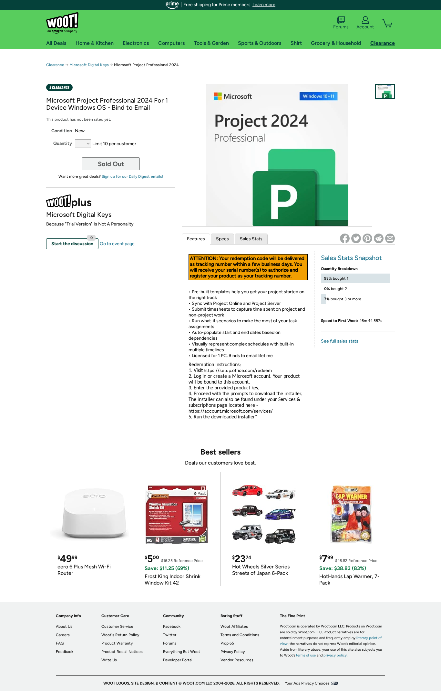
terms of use (306, 655)
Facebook (171, 626)
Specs (222, 239)
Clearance (55, 65)
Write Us (109, 660)
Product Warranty (117, 643)
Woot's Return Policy (120, 635)
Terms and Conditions (240, 635)
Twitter (169, 635)
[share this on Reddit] (379, 238)
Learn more (263, 4)
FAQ (60, 643)
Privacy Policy (233, 651)
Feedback (64, 651)
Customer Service (117, 626)
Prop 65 (227, 643)
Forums (341, 27)
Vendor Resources (237, 660)
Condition (61, 131)
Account (365, 27)
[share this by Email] (390, 238)
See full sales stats (339, 341)
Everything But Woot (181, 651)
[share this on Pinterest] (367, 238)
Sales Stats (251, 239)
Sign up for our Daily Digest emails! (132, 176)
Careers (63, 635)
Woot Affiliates (234, 626)
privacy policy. (335, 655)
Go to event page (117, 243)
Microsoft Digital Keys (89, 65)
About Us (64, 626)
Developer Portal (177, 660)
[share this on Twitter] (356, 238)
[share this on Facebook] (345, 238)
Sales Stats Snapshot (351, 258)
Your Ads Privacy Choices (307, 683)
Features (196, 239)
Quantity (62, 143)
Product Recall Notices (122, 651)
